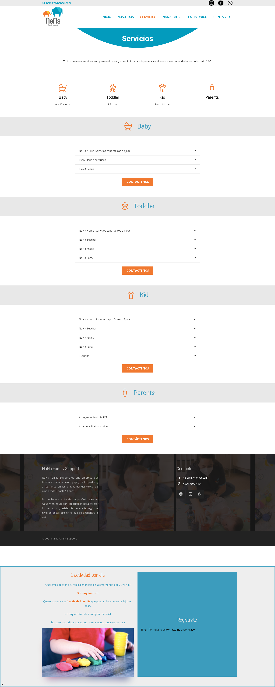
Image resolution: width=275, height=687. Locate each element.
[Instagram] (190, 494)
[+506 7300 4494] (179, 483)
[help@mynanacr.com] (179, 477)
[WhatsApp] (199, 494)
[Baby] (63, 88)
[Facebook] (180, 494)
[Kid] (162, 88)
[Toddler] (113, 88)
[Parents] (212, 88)
